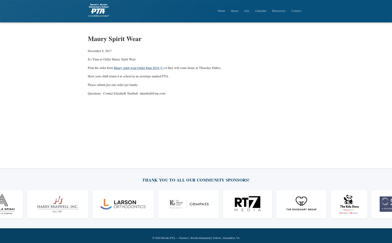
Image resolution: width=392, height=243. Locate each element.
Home (221, 10)
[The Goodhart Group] (297, 204)
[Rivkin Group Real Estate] (183, 204)
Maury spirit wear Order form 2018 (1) (139, 68)
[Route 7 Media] (242, 204)
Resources (279, 10)
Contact (296, 10)
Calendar (260, 10)
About (234, 10)
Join (246, 10)
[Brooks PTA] (98, 10)
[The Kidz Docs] (344, 204)
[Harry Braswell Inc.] (52, 204)
